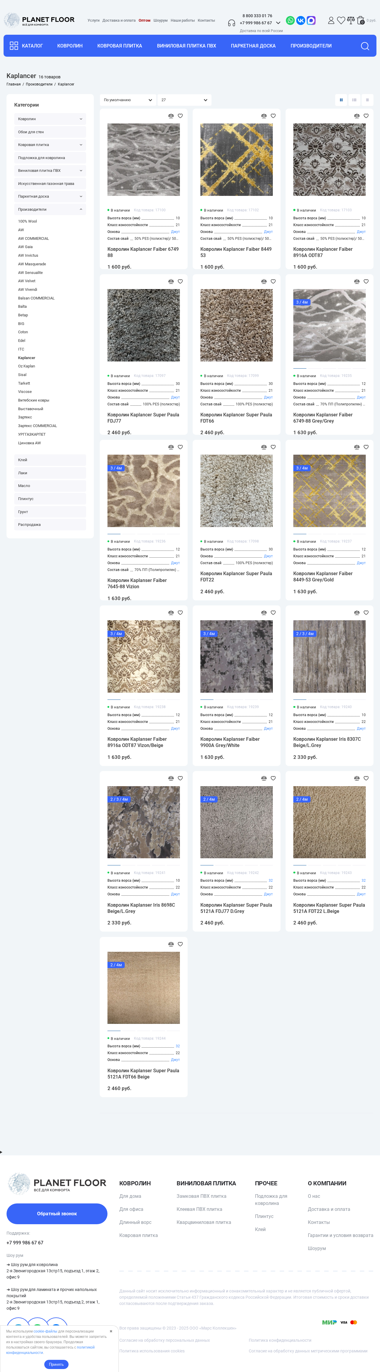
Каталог (32, 46)
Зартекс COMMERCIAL (37, 426)
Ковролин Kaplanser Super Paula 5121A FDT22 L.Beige (329, 908)
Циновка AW (29, 443)
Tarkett (24, 383)
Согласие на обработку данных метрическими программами (308, 1351)
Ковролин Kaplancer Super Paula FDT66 (236, 418)
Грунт (23, 512)
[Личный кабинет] (331, 20)
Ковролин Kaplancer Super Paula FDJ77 (143, 418)
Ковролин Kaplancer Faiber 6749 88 (143, 252)
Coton (23, 332)
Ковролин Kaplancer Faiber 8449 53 (236, 252)
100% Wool (27, 221)
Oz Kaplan (26, 366)
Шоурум (160, 20)
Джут (175, 232)
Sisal (22, 374)
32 (271, 880)
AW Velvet (26, 281)
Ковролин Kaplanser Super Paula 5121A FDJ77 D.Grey (236, 908)
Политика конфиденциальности (280, 1340)
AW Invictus (28, 255)
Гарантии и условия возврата (340, 1235)
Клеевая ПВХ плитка (199, 1209)
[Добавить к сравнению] (171, 115)
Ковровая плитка (119, 46)
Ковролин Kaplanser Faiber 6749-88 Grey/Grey (323, 418)
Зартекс (25, 417)
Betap (23, 315)
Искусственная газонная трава (46, 183)
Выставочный (30, 409)
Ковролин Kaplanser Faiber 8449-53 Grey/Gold (323, 577)
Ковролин (70, 46)
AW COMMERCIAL (33, 238)
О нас (314, 1196)
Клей (22, 460)
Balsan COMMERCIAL (36, 298)
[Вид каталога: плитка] (341, 100)
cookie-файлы (45, 1331)
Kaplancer (26, 358)
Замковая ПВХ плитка (202, 1196)
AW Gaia (25, 247)
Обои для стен (31, 132)
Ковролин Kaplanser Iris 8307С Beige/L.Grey (327, 742)
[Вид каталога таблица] (367, 100)
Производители (311, 46)
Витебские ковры (33, 400)
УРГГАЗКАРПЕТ (32, 434)
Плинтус (26, 499)
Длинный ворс (135, 1222)
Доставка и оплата (119, 20)
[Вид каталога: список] (354, 100)
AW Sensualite (30, 272)
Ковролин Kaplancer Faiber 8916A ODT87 (323, 252)
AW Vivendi (27, 289)
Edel (21, 340)
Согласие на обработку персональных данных (164, 1340)
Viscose (25, 391)
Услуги (93, 20)
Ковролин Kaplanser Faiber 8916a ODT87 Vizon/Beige (137, 742)
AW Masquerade (32, 264)
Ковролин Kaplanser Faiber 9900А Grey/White (230, 742)
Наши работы (183, 20)
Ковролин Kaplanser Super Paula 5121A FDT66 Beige (143, 1074)
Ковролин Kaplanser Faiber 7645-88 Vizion (137, 583)
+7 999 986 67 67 (25, 1243)
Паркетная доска (253, 46)
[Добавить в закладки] (180, 115)
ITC (21, 349)
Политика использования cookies (152, 1351)
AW (21, 230)
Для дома (130, 1196)
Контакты (206, 20)
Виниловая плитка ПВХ (186, 46)
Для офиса (131, 1209)
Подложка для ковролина (41, 158)
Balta (22, 306)
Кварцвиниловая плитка (204, 1222)
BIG (21, 323)
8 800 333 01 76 (257, 15)
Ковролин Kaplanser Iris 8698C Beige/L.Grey (141, 908)
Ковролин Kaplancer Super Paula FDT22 (236, 577)
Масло (24, 485)
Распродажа (29, 524)
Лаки (22, 473)
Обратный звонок (57, 1213)
